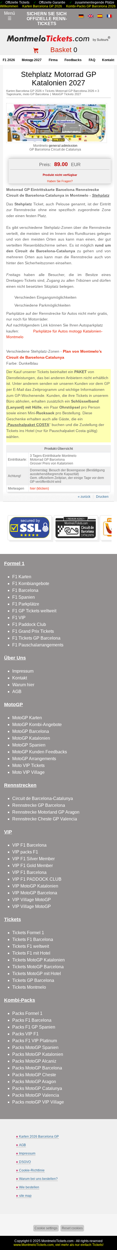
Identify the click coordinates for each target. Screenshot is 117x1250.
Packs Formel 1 (27, 1013)
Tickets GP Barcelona (33, 980)
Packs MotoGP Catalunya (37, 1088)
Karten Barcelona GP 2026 (42, 6)
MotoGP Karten (27, 717)
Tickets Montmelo (29, 987)
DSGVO (25, 1162)
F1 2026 (9, 60)
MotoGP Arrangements (34, 758)
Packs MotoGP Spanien (35, 1047)
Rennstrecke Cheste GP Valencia (44, 819)
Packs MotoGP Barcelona (37, 1068)
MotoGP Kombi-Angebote (37, 724)
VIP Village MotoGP (31, 899)
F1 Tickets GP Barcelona (36, 638)
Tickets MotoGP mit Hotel (36, 973)
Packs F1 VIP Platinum (34, 1040)
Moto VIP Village (28, 772)
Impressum (22, 671)
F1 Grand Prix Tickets (33, 631)
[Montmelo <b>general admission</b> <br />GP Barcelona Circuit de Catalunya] (56, 142)
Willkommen (9, 6)
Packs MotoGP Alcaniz (34, 1061)
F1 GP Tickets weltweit (34, 610)
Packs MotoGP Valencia (35, 1095)
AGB (16, 691)
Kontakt (108, 60)
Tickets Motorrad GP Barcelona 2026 (69, 90)
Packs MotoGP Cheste (34, 1074)
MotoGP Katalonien (31, 738)
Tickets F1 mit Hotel (31, 953)
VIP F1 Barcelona (29, 845)
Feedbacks (73, 60)
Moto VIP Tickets (28, 765)
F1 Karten (21, 576)
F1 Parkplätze (25, 604)
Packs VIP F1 (25, 1034)
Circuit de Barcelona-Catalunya (42, 798)
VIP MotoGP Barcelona (34, 893)
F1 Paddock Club (29, 624)
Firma (53, 60)
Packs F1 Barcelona (31, 1020)
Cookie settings (46, 1228)
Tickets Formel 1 (28, 932)
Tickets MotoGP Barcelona (38, 966)
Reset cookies (72, 1228)
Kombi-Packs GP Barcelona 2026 (91, 6)
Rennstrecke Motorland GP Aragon (45, 812)
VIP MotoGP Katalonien (35, 886)
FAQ (92, 60)
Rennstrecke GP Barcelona (38, 805)
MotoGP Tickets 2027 (66, 94)
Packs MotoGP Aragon (34, 1081)
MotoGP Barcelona (30, 731)
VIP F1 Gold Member (32, 865)
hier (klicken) (39, 488)
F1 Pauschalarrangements (37, 645)
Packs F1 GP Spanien (33, 1027)
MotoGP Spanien (28, 745)
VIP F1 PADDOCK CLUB (36, 879)
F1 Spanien (23, 597)
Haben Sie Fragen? (60, 181)
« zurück (84, 497)
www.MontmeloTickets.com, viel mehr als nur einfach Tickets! (58, 1245)
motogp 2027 (32, 60)
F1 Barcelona (25, 590)
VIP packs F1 (25, 852)
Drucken (102, 497)
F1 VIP (19, 617)
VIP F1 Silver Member (33, 858)
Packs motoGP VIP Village (38, 1102)
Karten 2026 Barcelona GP (39, 1136)
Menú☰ (9, 16)
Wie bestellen (29, 1187)
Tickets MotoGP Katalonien (38, 960)
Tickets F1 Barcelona (32, 939)
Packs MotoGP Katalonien (37, 1054)
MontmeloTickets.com (57, 1241)
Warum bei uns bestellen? (38, 1179)
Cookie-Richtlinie (32, 1170)
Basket (61, 49)
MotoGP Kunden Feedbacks (39, 752)
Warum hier (23, 684)
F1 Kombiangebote (30, 583)
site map (25, 1196)
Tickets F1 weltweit (30, 946)
